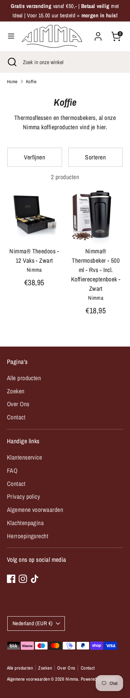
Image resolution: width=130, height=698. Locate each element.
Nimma (72, 679)
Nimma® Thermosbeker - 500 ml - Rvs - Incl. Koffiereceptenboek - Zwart (96, 270)
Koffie (31, 81)
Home (12, 81)
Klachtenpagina (25, 522)
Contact (16, 417)
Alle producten (24, 378)
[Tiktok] (35, 579)
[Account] (98, 34)
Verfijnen (34, 157)
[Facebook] (11, 579)
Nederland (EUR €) (32, 623)
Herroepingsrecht (27, 536)
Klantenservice (24, 457)
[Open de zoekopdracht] (11, 62)
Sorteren (95, 157)
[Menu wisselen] (11, 36)
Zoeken (16, 391)
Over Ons (18, 404)
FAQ (12, 470)
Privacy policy (23, 496)
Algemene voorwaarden (35, 509)
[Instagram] (23, 579)
